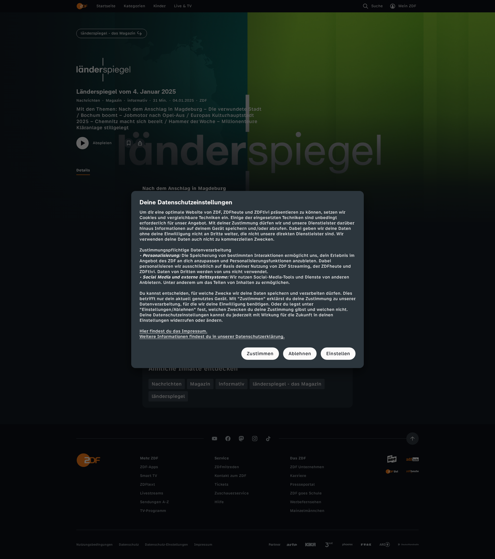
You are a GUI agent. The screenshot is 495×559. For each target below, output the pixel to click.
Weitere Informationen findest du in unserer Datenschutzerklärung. (212, 336)
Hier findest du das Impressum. (173, 331)
